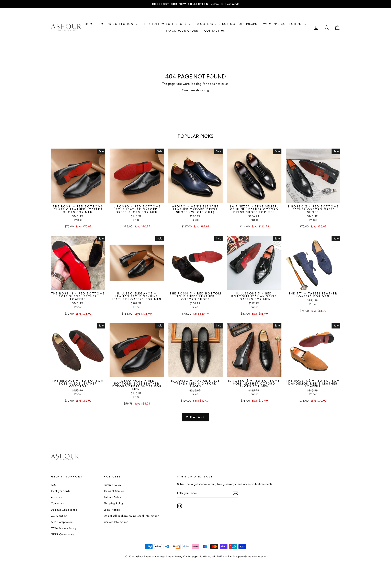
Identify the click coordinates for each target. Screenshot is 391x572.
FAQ (53, 485)
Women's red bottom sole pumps (227, 24)
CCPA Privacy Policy (63, 528)
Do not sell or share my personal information (131, 516)
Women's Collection (283, 24)
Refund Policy (112, 497)
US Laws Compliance (64, 510)
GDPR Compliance (62, 534)
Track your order (182, 31)
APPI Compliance (61, 522)
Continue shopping (195, 90)
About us (56, 497)
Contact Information (116, 522)
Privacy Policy (112, 485)
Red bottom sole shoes (166, 24)
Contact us (214, 31)
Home (89, 24)
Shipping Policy (114, 503)
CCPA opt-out (59, 516)
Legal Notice (112, 510)
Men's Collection (118, 24)
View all (195, 417)
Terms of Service (114, 491)
